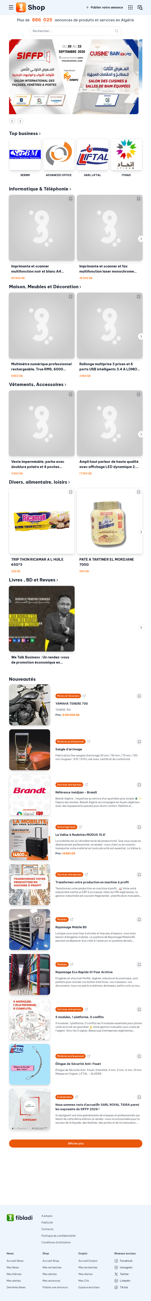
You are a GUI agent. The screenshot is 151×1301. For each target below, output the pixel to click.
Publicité (47, 1222)
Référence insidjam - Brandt (76, 792)
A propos (46, 1216)
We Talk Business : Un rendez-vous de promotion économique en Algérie (40, 660)
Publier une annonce (55, 1287)
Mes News (13, 1267)
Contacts (47, 1229)
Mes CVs (83, 1280)
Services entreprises (69, 784)
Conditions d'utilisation (56, 1242)
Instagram (126, 1267)
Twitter (124, 1274)
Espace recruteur (89, 1287)
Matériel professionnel (70, 741)
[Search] (116, 31)
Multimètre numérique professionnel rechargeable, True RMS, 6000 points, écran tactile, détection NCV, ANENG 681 (41, 367)
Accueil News (15, 1261)
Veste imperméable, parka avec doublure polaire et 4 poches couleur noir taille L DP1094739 (37, 464)
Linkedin (125, 1280)
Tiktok (124, 1287)
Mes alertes (14, 1280)
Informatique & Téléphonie (38, 189)
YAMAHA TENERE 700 (71, 703)
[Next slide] (20, 121)
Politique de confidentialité (58, 1235)
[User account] (140, 7)
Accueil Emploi (87, 1261)
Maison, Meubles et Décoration (43, 286)
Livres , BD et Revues (32, 580)
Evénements (64, 1097)
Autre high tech (66, 827)
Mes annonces (51, 1280)
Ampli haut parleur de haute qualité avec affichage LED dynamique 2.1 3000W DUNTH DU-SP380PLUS (108, 464)
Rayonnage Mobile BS (71, 927)
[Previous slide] (12, 121)
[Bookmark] (71, 199)
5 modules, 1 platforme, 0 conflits (79, 1017)
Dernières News (16, 1287)
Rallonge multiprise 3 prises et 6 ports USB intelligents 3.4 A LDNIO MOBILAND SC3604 (108, 367)
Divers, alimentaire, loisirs (38, 482)
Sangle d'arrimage (68, 749)
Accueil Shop (51, 1261)
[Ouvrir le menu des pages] (130, 7)
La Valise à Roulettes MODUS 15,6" (80, 835)
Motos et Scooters (68, 696)
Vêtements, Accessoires (36, 384)
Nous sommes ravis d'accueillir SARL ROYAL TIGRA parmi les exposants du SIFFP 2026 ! (97, 1107)
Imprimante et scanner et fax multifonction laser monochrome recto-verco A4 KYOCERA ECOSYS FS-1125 (109, 269)
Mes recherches (52, 1267)
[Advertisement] (75, 1179)
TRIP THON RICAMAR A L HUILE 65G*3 (37, 562)
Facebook (126, 1261)
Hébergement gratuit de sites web (83, 121)
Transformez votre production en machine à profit (92, 882)
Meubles (62, 919)
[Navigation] (11, 7)
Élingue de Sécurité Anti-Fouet (78, 1064)
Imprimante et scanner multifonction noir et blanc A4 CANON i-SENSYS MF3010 (36, 269)
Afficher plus (76, 1143)
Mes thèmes (14, 1274)
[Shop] (21, 7)
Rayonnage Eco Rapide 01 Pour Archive (84, 972)
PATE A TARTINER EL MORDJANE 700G (106, 562)
